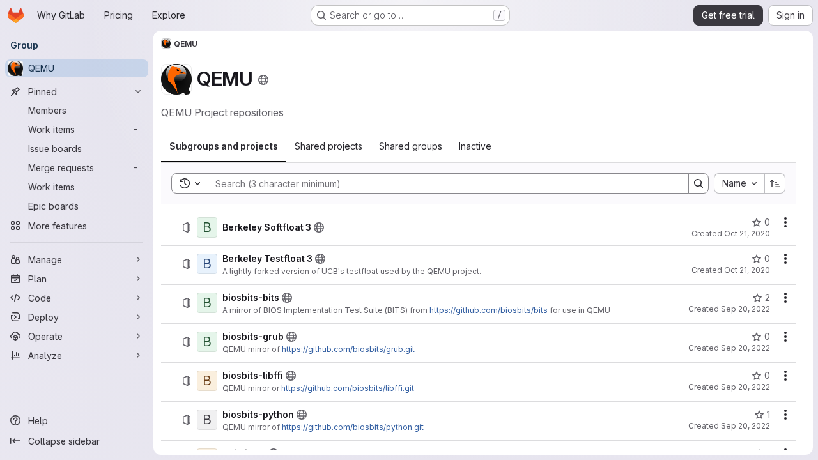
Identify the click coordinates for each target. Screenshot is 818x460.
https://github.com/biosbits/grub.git (348, 349)
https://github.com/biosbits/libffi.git (347, 388)
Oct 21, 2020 (747, 233)
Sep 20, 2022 (745, 309)
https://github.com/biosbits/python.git (353, 427)
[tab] (223, 146)
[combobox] (739, 183)
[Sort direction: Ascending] (775, 183)
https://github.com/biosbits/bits (488, 310)
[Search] (698, 183)
